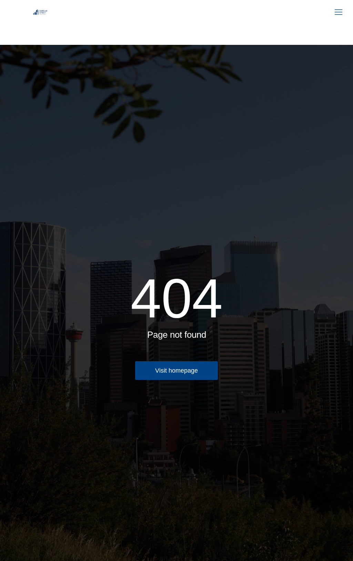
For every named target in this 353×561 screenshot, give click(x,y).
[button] (338, 12)
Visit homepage (176, 370)
